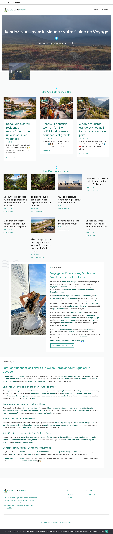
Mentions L (90, 499)
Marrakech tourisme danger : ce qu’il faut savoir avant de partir (15, 223)
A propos (90, 505)
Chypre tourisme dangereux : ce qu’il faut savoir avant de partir (96, 225)
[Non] (111, 531)
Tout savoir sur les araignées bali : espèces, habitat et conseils (41, 201)
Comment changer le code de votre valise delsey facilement (97, 181)
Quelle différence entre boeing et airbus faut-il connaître (69, 199)
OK (107, 531)
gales (96, 499)
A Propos (16, 2)
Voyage (105, 10)
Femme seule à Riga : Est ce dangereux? (69, 222)
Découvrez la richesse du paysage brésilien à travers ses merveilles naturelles (15, 201)
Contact (7, 2)
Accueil (96, 10)
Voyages (19, 71)
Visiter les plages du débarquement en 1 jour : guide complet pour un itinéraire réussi (41, 245)
